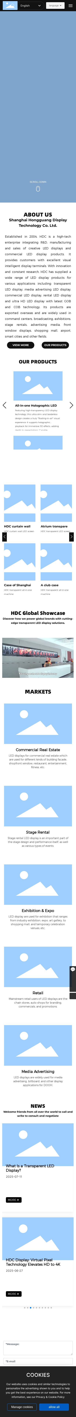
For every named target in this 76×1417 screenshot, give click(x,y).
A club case (49, 585)
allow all (54, 1407)
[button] (4, 406)
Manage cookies (22, 1407)
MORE (12, 1200)
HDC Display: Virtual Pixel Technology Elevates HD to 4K (33, 1262)
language (54, 5)
